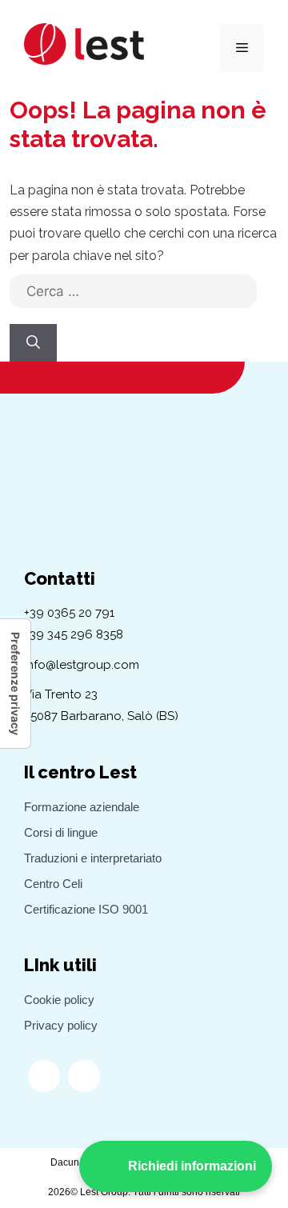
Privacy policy (61, 1025)
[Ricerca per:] (133, 299)
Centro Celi (53, 883)
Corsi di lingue (61, 832)
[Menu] (242, 48)
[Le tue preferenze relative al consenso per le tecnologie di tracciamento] (15, 683)
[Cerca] (33, 343)
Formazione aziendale (81, 807)
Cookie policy (59, 999)
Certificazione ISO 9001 (86, 909)
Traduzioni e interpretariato (93, 858)
